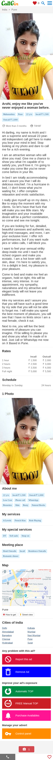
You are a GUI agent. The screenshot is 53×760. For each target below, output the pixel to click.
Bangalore (7, 635)
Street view (26, 614)
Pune (30, 639)
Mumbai (31, 631)
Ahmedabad (8, 631)
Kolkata (31, 628)
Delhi (4, 628)
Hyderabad (7, 642)
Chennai (6, 639)
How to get (9, 614)
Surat (30, 642)
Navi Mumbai (34, 635)
